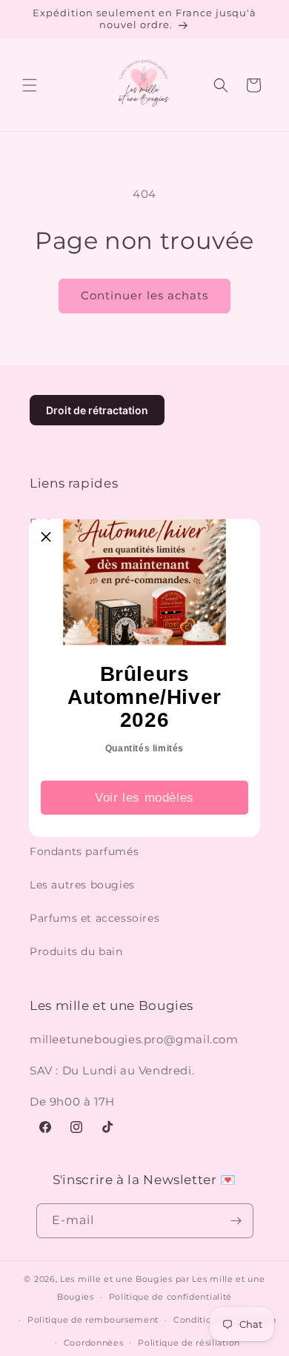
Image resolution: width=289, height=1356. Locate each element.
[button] (46, 536)
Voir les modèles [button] (144, 797)
